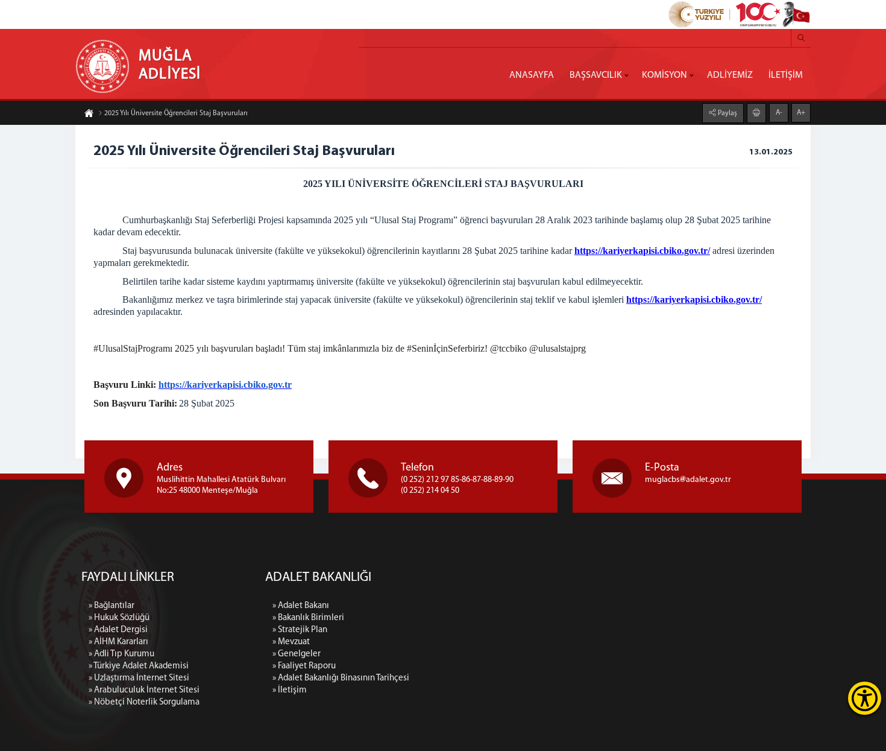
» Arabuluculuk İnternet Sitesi (144, 690)
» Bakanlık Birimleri (308, 618)
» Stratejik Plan (299, 630)
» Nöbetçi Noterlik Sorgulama (144, 702)
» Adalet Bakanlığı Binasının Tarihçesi (340, 678)
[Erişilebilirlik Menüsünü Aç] (864, 698)
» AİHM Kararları (118, 642)
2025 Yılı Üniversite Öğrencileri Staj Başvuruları (176, 113)
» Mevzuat (291, 642)
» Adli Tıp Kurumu (121, 654)
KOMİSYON (664, 75)
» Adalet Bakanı (300, 605)
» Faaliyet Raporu (304, 666)
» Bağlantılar (111, 605)
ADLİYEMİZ (730, 75)
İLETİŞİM (785, 75)
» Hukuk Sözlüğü (119, 618)
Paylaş (726, 113)
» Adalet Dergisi (118, 630)
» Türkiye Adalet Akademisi (139, 666)
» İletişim (289, 690)
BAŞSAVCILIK (596, 75)
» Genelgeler (296, 654)
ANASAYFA (531, 75)
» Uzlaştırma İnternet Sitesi (139, 678)
